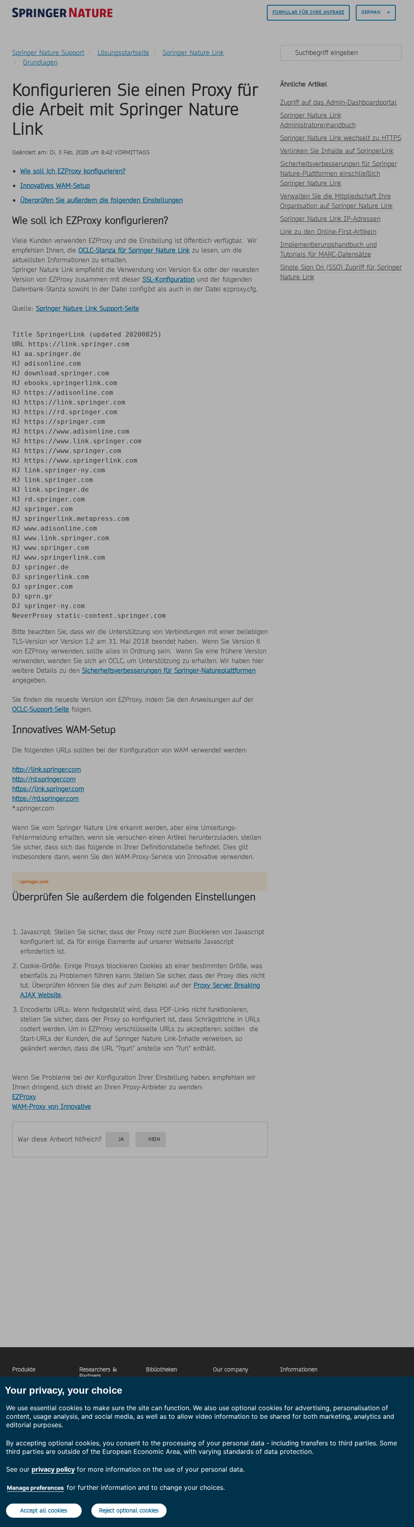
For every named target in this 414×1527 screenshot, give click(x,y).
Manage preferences (35, 1487)
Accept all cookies (43, 1510)
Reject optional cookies (128, 1510)
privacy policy (53, 1469)
